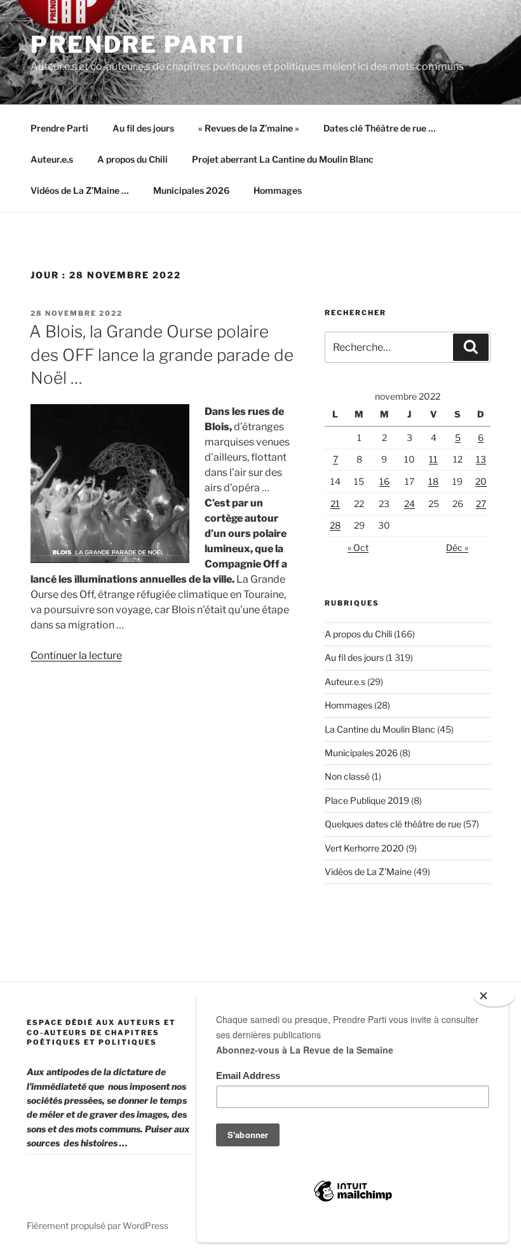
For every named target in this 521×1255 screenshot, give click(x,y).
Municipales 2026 (191, 190)
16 (384, 481)
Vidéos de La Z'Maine (368, 871)
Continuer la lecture (76, 655)
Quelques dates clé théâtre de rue (393, 823)
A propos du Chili (132, 159)
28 (335, 525)
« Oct (358, 547)
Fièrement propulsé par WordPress (97, 1225)
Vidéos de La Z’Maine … (79, 190)
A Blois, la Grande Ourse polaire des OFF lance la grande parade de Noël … (161, 355)
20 (481, 481)
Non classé (347, 776)
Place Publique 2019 (367, 800)
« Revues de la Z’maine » (248, 128)
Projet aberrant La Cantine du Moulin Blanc (283, 159)
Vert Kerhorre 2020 (364, 848)
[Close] (494, 996)
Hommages (278, 190)
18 (433, 481)
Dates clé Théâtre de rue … (379, 128)
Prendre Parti (137, 44)
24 (409, 503)
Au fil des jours (143, 128)
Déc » (457, 547)
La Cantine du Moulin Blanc (380, 729)
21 (335, 503)
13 (481, 459)
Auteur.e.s (51, 159)
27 (481, 503)
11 (433, 459)
